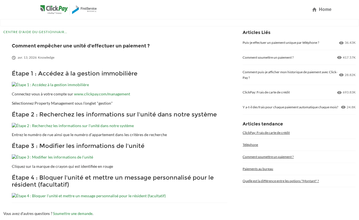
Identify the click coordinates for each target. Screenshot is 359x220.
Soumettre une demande (73, 213)
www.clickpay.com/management (102, 93)
